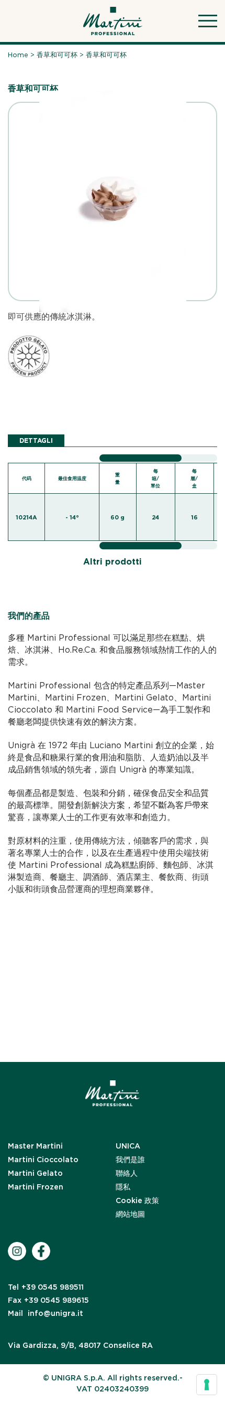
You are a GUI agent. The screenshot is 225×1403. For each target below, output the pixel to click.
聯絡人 (127, 1173)
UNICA (128, 1146)
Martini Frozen (35, 1187)
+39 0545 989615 (48, 1300)
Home (18, 55)
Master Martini (35, 1146)
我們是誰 (130, 1159)
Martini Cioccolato (43, 1159)
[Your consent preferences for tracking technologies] (207, 1385)
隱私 (123, 1187)
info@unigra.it (45, 1313)
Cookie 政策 (137, 1200)
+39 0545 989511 (46, 1287)
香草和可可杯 (57, 55)
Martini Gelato (35, 1173)
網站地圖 (130, 1214)
